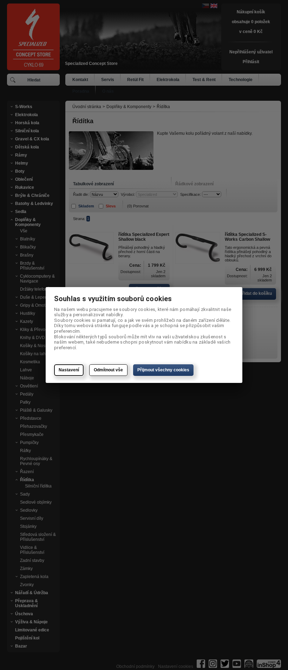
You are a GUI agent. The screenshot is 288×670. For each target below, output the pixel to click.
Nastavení (69, 369)
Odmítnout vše (108, 369)
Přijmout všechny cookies (163, 369)
